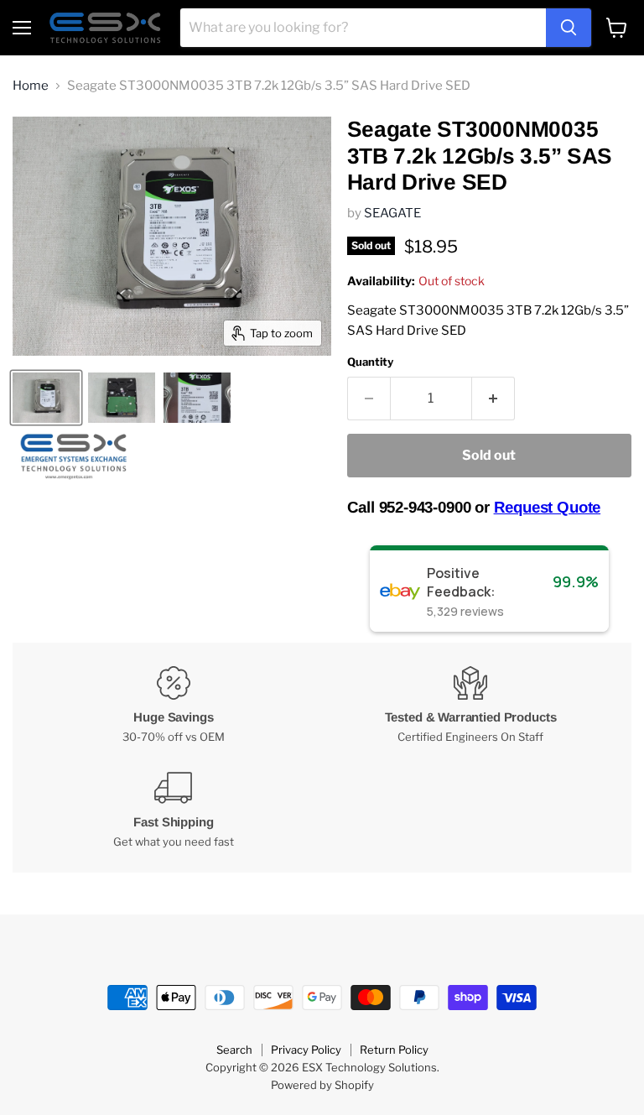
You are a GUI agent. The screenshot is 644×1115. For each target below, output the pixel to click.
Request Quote (547, 507)
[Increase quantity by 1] (493, 398)
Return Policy (394, 1049)
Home (31, 86)
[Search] (568, 27)
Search (234, 1049)
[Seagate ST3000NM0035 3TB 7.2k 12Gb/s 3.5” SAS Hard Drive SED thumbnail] (46, 398)
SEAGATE (392, 213)
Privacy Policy (306, 1049)
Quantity (370, 362)
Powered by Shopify (322, 1085)
